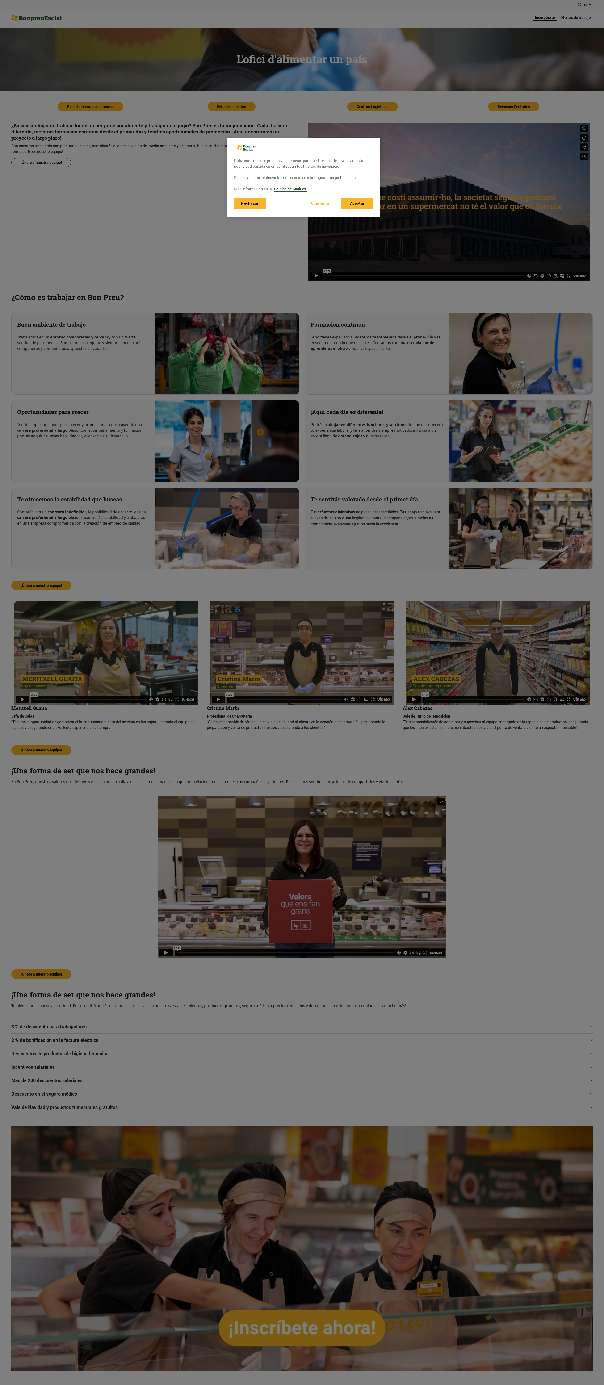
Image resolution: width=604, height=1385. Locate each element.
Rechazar (250, 203)
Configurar (321, 203)
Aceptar (357, 203)
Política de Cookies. (290, 189)
